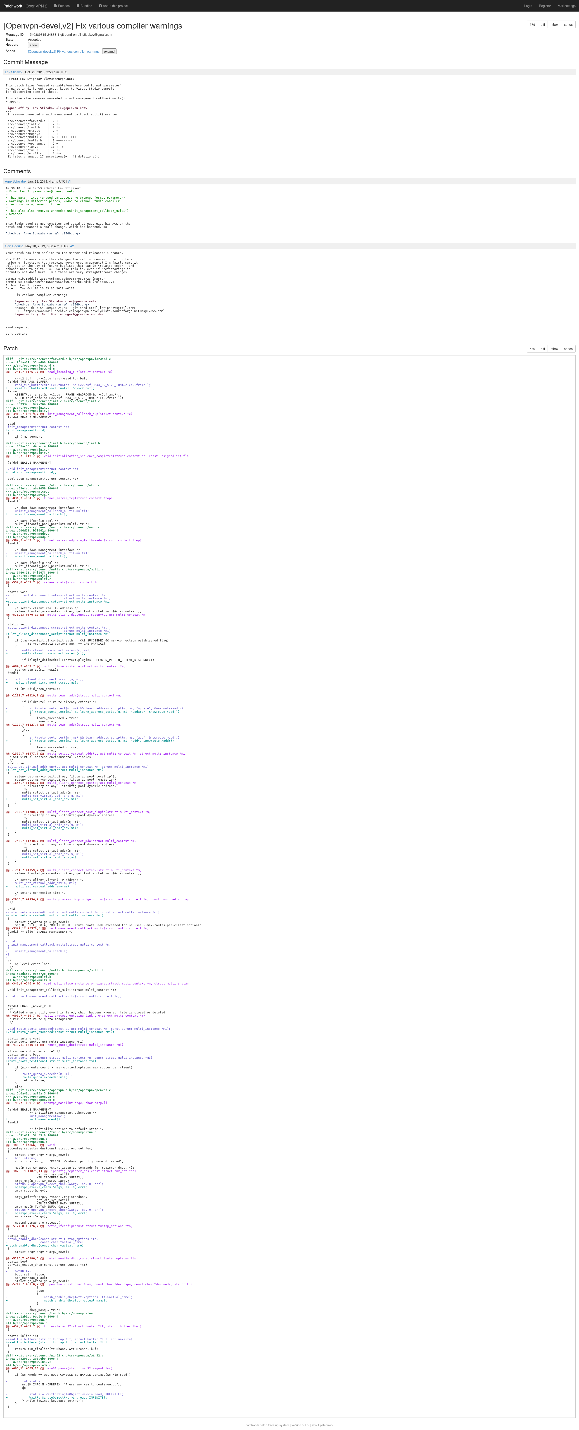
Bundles (86, 5)
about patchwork (322, 1425)
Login (528, 5)
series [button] (568, 24)
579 (532, 24)
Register (545, 5)
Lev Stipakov (14, 72)
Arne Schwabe (15, 181)
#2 (72, 246)
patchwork (252, 1425)
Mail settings (567, 5)
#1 (70, 181)
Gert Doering (14, 246)
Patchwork (12, 6)
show (33, 45)
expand (109, 51)
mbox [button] (554, 24)
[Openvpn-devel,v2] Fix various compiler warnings (64, 51)
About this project (115, 5)
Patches (63, 5)
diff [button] (543, 24)
